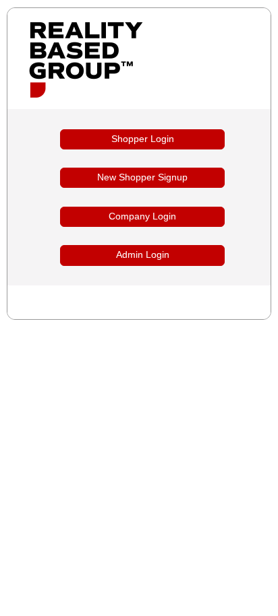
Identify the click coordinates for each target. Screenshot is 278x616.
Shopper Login (142, 139)
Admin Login (142, 255)
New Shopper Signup (142, 177)
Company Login (142, 216)
